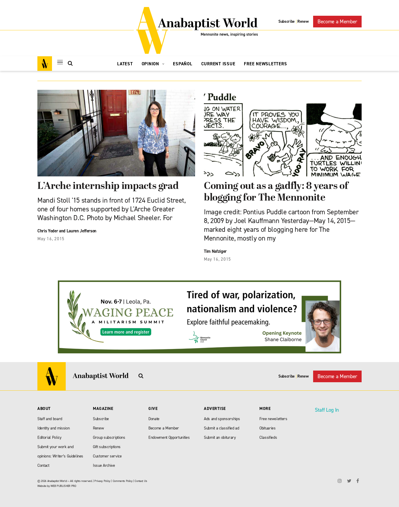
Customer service (107, 456)
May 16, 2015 (51, 239)
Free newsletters (273, 419)
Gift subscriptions (107, 447)
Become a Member (337, 21)
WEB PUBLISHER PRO (63, 486)
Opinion (151, 64)
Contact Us (141, 481)
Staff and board (49, 419)
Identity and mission (53, 428)
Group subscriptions (109, 437)
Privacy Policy (102, 481)
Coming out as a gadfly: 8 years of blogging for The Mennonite (276, 192)
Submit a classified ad (221, 428)
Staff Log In (327, 409)
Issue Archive (104, 465)
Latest (125, 64)
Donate (153, 419)
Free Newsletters (265, 64)
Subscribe (286, 21)
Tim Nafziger (215, 251)
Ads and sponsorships (222, 419)
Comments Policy (123, 481)
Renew (302, 21)
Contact (43, 465)
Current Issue (218, 64)
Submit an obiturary (220, 437)
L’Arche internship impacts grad (107, 186)
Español (182, 64)
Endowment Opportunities (169, 437)
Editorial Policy (49, 437)
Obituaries (267, 428)
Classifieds (268, 437)
